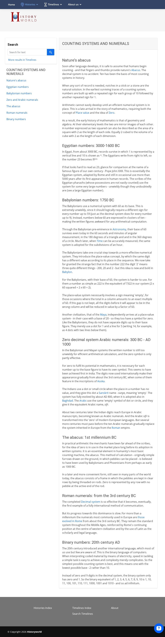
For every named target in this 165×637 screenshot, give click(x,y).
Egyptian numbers (17, 87)
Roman (116, 428)
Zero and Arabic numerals (22, 100)
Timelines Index (81, 608)
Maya (103, 314)
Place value (82, 112)
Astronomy (119, 229)
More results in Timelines (22, 59)
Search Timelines (82, 613)
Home (11, 4)
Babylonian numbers (19, 93)
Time (100, 241)
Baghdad (67, 400)
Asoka (101, 381)
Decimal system (90, 501)
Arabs (83, 400)
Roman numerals (16, 112)
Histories (30, 4)
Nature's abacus (16, 80)
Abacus (135, 70)
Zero (111, 112)
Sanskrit (104, 393)
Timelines (53, 4)
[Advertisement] (98, 20)
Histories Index (43, 608)
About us (73, 4)
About (114, 608)
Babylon (67, 272)
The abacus (13, 106)
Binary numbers (16, 119)
